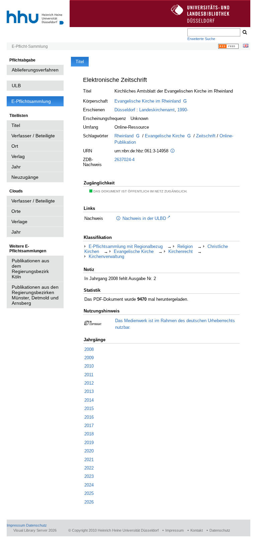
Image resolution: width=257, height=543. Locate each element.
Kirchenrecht (180, 251)
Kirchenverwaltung (106, 256)
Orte (16, 211)
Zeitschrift (206, 135)
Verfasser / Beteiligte (33, 135)
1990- (182, 109)
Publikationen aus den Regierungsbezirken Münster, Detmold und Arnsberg (35, 295)
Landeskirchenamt (157, 109)
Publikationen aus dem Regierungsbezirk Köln (30, 268)
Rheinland (124, 135)
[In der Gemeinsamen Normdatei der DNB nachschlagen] (185, 102)
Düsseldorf (124, 109)
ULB (16, 85)
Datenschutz (36, 525)
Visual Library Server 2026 (35, 530)
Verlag (18, 156)
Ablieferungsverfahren (35, 70)
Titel (15, 125)
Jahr (16, 166)
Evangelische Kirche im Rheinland (147, 101)
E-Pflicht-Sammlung (30, 46)
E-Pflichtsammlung (31, 101)
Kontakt (196, 530)
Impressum (16, 525)
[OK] (244, 32)
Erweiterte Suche (201, 39)
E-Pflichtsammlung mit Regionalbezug (126, 246)
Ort (14, 146)
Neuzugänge (24, 177)
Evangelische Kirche (165, 135)
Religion (185, 246)
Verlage (19, 221)
